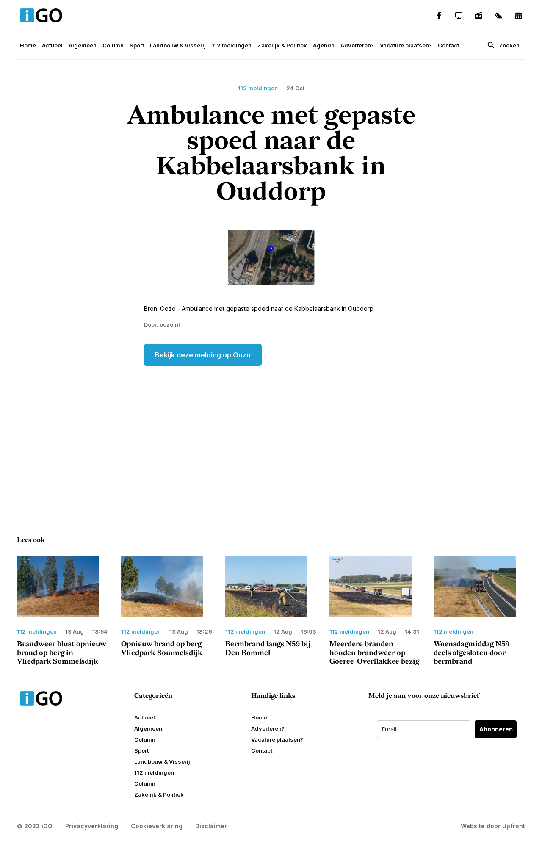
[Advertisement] (271, 433)
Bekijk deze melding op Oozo (203, 355)
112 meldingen (232, 45)
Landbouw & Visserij (178, 45)
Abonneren (496, 729)
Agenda (324, 45)
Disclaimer (211, 826)
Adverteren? (357, 45)
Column (113, 45)
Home (28, 45)
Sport (137, 45)
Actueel (52, 45)
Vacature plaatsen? (406, 45)
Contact (448, 45)
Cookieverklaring (157, 826)
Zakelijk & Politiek (282, 45)
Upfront (513, 826)
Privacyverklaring (91, 826)
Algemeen (83, 45)
